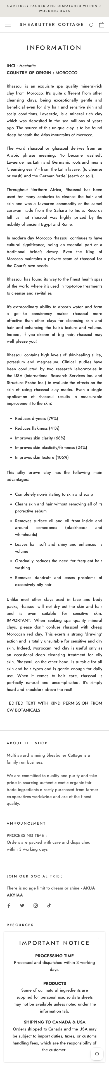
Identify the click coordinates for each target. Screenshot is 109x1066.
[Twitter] (22, 905)
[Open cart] (101, 24)
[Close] (98, 938)
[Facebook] (9, 905)
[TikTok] (49, 905)
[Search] (91, 24)
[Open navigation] (8, 25)
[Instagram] (36, 905)
